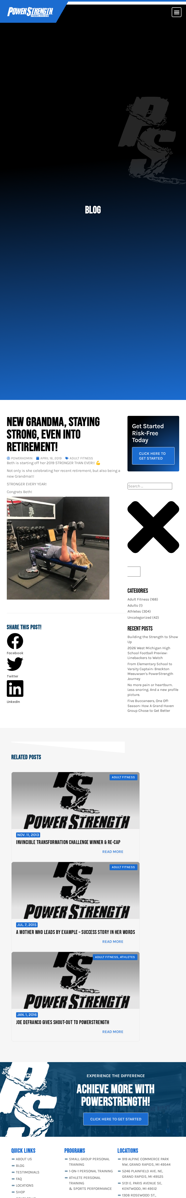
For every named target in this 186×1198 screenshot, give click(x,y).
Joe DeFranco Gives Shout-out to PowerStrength (62, 1022)
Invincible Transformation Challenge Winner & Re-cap (68, 842)
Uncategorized (139, 617)
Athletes (134, 611)
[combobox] (149, 486)
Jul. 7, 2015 (27, 924)
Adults (132, 605)
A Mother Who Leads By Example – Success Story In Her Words (75, 932)
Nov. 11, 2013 (28, 834)
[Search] (133, 572)
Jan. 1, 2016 (27, 1014)
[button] (176, 12)
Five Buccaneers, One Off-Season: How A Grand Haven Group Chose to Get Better (150, 706)
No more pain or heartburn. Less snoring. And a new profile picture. (152, 690)
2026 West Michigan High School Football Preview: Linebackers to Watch (148, 653)
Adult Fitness (81, 458)
